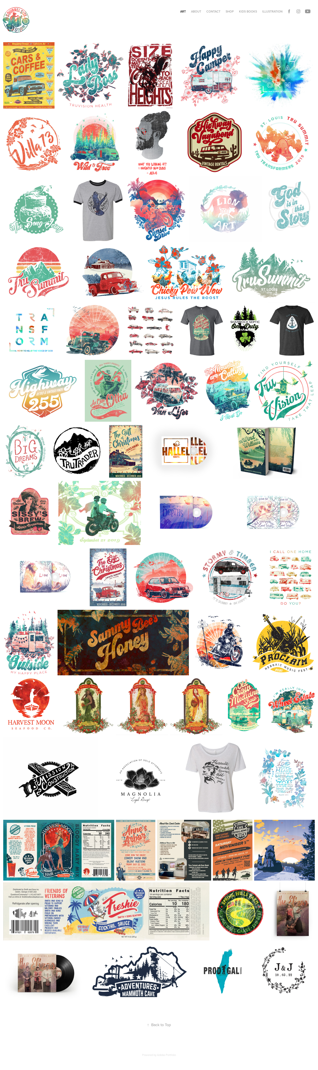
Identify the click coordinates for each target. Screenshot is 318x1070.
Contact (213, 11)
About (196, 11)
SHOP (230, 11)
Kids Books (248, 11)
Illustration (272, 11)
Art (183, 11)
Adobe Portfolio (166, 1055)
